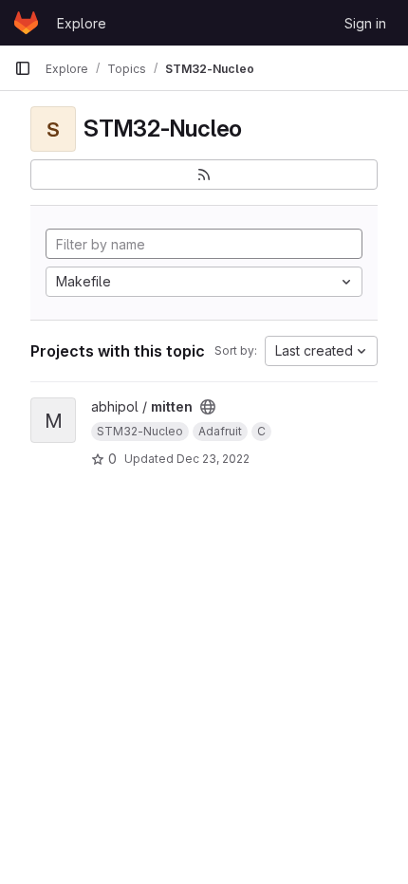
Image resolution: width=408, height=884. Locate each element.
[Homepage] (26, 23)
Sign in (365, 23)
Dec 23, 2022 (213, 458)
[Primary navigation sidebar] (23, 68)
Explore (81, 23)
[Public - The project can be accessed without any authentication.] (207, 406)
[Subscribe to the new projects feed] (204, 174)
